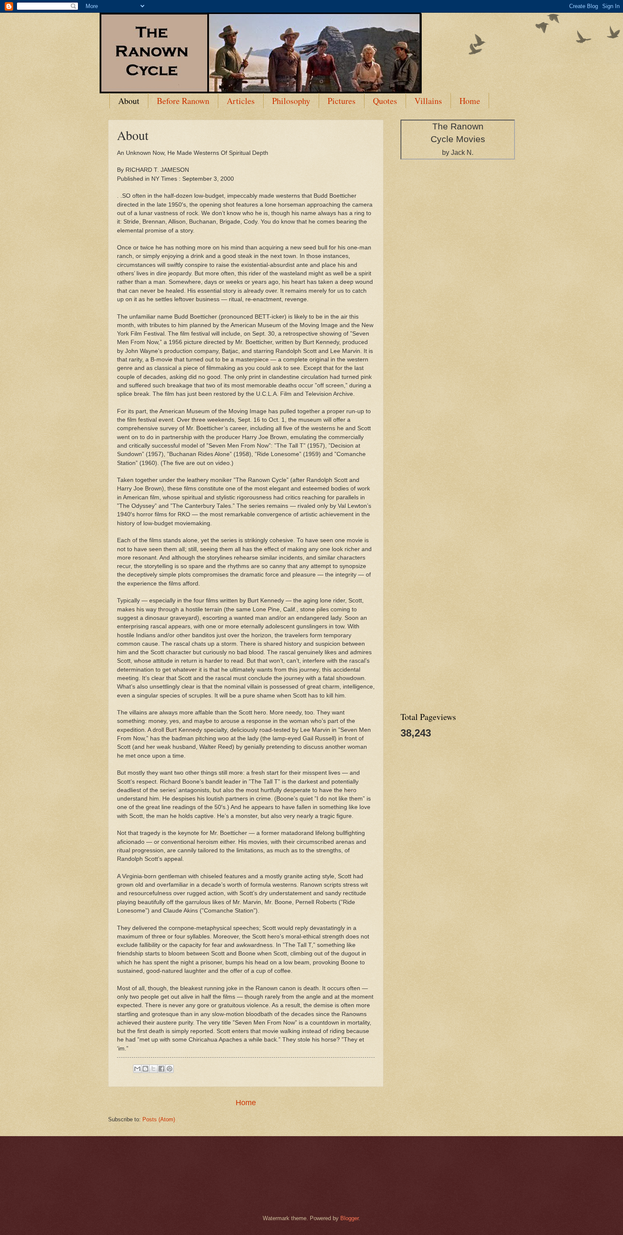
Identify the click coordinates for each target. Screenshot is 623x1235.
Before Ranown (183, 100)
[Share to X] (153, 1068)
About (128, 100)
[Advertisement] (464, 299)
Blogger (349, 1218)
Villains (428, 100)
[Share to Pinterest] (169, 1068)
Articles (241, 100)
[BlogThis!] (145, 1068)
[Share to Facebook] (161, 1068)
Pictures (342, 100)
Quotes (385, 100)
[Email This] (137, 1068)
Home (469, 100)
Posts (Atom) (158, 1119)
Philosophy (291, 100)
